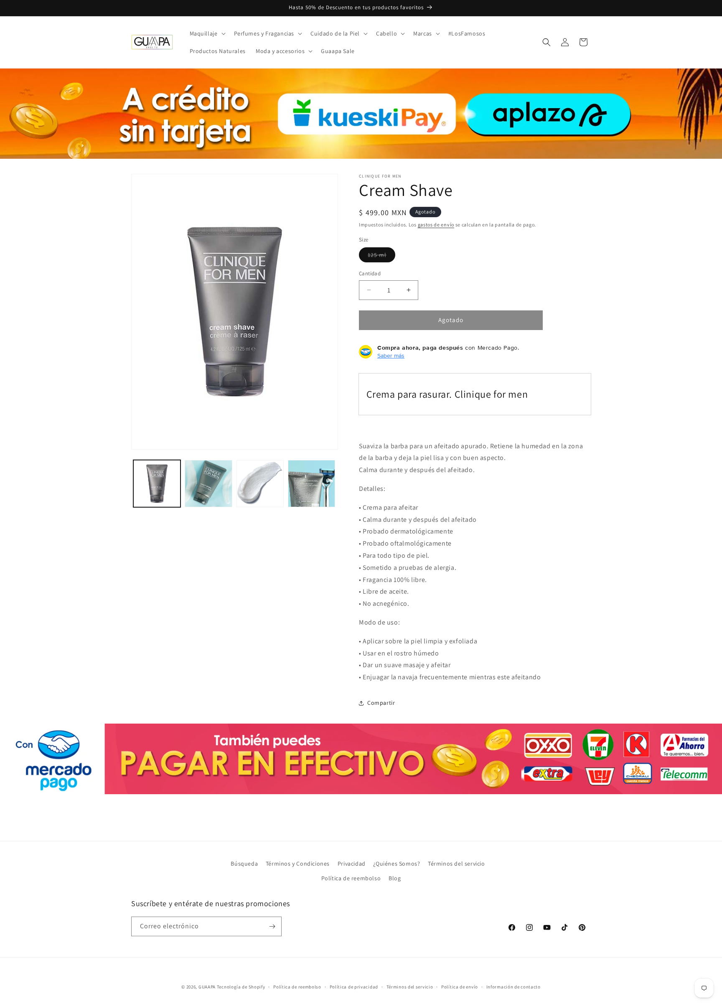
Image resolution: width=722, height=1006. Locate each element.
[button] (207, 33)
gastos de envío (436, 224)
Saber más (390, 355)
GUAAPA (207, 987)
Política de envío (459, 987)
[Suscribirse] (272, 926)
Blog (395, 878)
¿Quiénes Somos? (396, 863)
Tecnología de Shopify (241, 987)
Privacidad (352, 863)
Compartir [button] (381, 702)
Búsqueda (244, 863)
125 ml (381, 256)
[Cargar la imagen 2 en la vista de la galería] (208, 483)
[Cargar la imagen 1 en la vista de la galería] (156, 483)
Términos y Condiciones (298, 863)
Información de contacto (513, 987)
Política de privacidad (354, 987)
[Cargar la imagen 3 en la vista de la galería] (260, 483)
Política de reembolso (351, 878)
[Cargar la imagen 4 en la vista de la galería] (311, 483)
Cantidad (370, 273)
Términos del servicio (456, 863)
